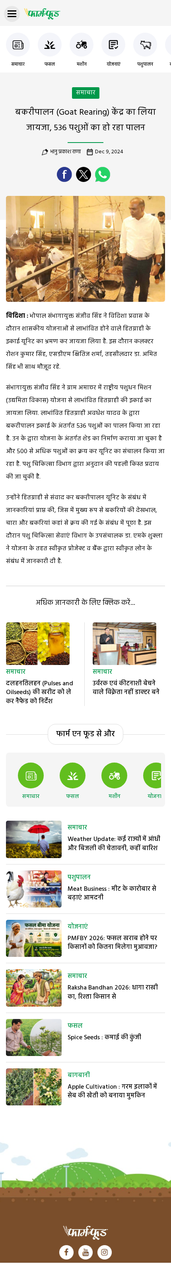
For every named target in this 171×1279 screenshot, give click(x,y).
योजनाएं (113, 64)
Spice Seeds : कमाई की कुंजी (104, 1038)
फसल (50, 64)
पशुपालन (145, 64)
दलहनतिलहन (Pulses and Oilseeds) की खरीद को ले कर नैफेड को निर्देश (39, 693)
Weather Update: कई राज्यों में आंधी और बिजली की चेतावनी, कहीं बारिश (114, 843)
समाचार (18, 64)
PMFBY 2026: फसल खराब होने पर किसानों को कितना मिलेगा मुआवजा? (112, 942)
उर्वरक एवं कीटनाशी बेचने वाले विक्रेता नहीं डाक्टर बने (126, 688)
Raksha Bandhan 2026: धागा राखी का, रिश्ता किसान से (113, 992)
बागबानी (79, 1075)
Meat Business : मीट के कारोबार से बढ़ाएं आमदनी (112, 893)
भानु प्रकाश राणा (65, 151)
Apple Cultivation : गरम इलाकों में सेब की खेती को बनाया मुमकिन (112, 1091)
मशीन (82, 64)
